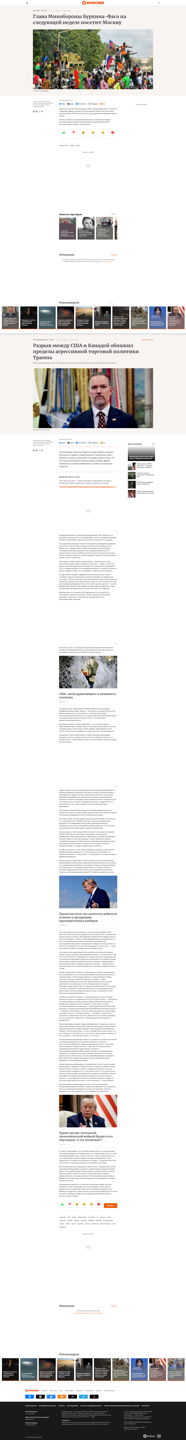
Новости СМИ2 (88, 152)
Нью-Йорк (80, 1223)
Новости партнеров (141, 444)
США (51, 340)
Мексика (69, 1220)
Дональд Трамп (82, 1217)
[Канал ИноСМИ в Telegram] (83, 1397)
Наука (61, 1390)
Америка (76, 1220)
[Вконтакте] (81, 104)
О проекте (61, 1405)
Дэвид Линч (63, 1227)
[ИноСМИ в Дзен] (40, 1397)
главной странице (107, 261)
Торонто (73, 1223)
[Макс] (62, 104)
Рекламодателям (72, 1405)
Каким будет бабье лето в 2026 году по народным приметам (141, 457)
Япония (62, 1223)
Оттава (68, 1223)
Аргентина (99, 1220)
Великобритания (108, 1220)
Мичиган (87, 1223)
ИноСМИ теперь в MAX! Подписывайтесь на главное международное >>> (88, 487)
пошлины (102, 1217)
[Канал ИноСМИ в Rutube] (72, 1397)
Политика (44, 1390)
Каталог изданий (30, 1405)
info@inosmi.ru (29, 1419)
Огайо (114, 1223)
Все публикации (109, 1390)
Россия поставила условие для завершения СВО (145, 474)
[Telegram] (94, 104)
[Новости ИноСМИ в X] (94, 1397)
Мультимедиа (89, 1390)
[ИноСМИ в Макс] (29, 1397)
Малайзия (83, 1220)
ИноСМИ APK (145, 1405)
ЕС (97, 1217)
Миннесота (95, 1223)
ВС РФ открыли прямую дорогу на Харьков (145, 483)
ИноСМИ (36, 11)
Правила (114, 255)
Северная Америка (105, 1223)
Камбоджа (91, 1220)
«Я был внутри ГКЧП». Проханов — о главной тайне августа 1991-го (144, 465)
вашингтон (63, 1220)
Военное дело (69, 1390)
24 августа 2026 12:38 (62, 339)
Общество (79, 1390)
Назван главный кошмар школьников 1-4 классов (145, 492)
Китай (108, 1217)
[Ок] (103, 104)
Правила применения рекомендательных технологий (121, 1405)
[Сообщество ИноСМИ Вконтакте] (51, 1397)
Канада (74, 1217)
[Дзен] (71, 104)
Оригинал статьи (147, 339)
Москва (72, 145)
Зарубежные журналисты (47, 1405)
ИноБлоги (99, 1390)
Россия (43, 11)
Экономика (63, 1217)
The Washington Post (40, 340)
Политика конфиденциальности (91, 1405)
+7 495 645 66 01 (30, 1425)
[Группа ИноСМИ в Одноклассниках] (61, 1397)
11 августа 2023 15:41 (55, 10)
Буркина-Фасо (64, 145)
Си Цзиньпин (91, 1217)
